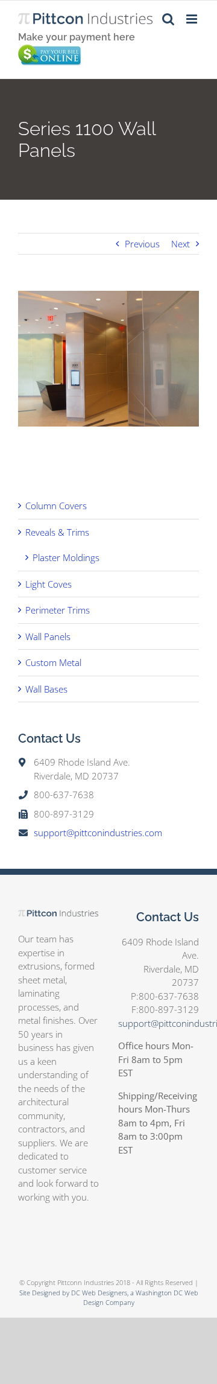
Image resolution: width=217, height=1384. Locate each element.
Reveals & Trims (57, 532)
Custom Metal (53, 662)
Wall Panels (48, 636)
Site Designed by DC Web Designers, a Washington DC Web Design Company (108, 1297)
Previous (142, 244)
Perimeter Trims (57, 610)
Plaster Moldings (66, 557)
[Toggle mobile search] (168, 19)
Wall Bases (46, 689)
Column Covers (56, 506)
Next (180, 244)
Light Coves (48, 584)
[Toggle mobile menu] (192, 19)
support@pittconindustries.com (98, 833)
